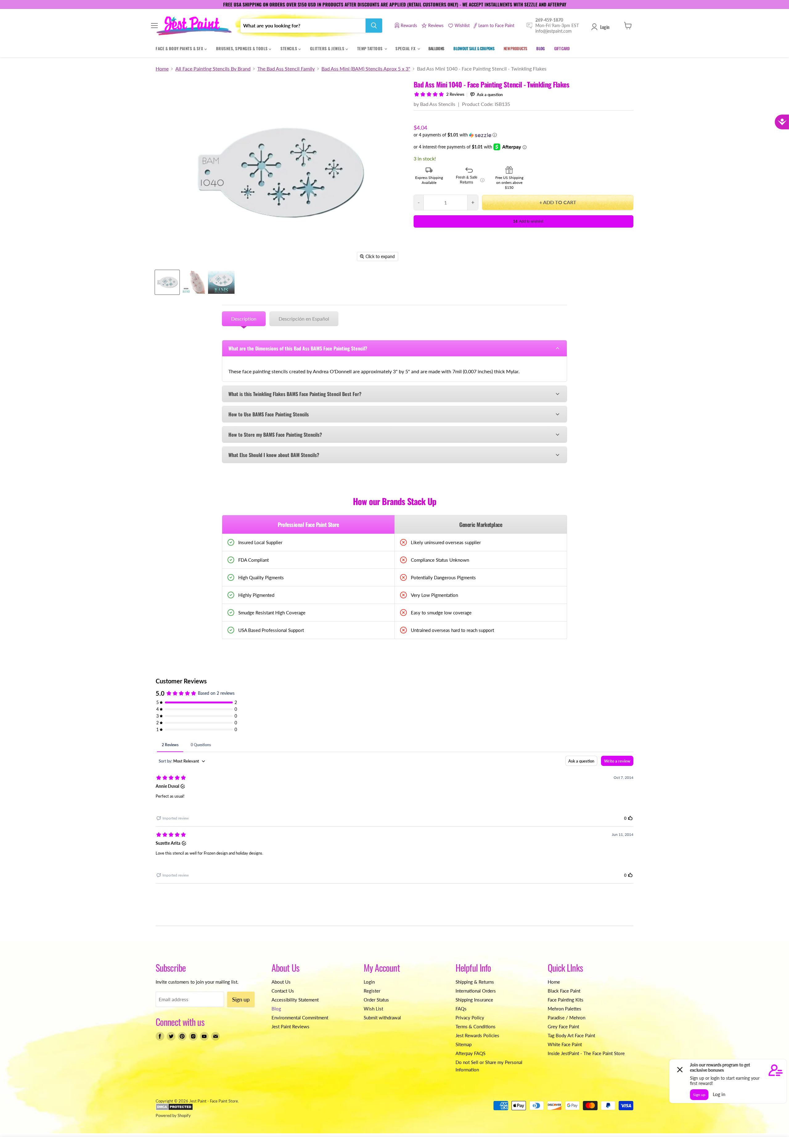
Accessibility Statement (295, 999)
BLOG (540, 48)
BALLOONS (436, 48)
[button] (523, 135)
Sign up (241, 999)
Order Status (376, 999)
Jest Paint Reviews (290, 1026)
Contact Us (283, 990)
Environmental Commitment (300, 1017)
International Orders (476, 990)
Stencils (289, 48)
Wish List (373, 1008)
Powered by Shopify (173, 1115)
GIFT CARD (562, 48)
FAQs (461, 1008)
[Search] (374, 25)
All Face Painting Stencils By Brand (213, 68)
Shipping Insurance (474, 999)
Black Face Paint (564, 990)
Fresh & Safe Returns (470, 179)
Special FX (406, 48)
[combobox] (303, 25)
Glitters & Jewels (327, 48)
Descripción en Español (304, 319)
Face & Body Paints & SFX (180, 48)
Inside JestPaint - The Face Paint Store (586, 1053)
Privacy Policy (470, 1017)
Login (604, 26)
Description (243, 319)
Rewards (409, 25)
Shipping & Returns (475, 982)
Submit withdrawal (382, 1017)
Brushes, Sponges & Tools (242, 48)
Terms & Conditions (476, 1026)
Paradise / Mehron (566, 1017)
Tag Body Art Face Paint (571, 1035)
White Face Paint (565, 1044)
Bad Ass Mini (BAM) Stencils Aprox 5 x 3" (365, 68)
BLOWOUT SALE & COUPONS (473, 48)
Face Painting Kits (565, 999)
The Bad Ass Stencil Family (286, 68)
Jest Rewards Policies (477, 1035)
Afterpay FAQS (470, 1053)
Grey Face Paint (563, 1026)
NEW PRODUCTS (515, 48)
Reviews (436, 25)
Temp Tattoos (370, 48)
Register (372, 990)
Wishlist (462, 25)
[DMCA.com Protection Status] (174, 1109)
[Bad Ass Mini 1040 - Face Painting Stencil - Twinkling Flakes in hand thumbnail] (193, 282)
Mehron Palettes (564, 1008)
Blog (276, 1008)
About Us (281, 982)
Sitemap (464, 1044)
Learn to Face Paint (496, 25)
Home (162, 68)
